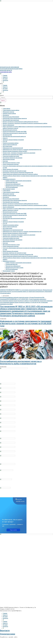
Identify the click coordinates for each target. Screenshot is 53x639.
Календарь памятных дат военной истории (14, 171)
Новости (5, 77)
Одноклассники (7, 634)
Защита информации (8, 125)
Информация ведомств (9, 179)
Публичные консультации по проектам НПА (15, 133)
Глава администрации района (11, 110)
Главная (5, 75)
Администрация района (9, 113)
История (5, 78)
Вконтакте (5, 630)
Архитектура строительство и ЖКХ (12, 154)
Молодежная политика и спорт (11, 162)
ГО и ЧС (5, 141)
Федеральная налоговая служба (14, 185)
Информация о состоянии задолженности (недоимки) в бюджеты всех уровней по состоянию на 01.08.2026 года (26, 323)
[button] (26, 83)
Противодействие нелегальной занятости (14, 136)
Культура (5, 161)
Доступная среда (7, 146)
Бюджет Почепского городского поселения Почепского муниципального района (25, 123)
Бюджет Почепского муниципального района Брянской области (20, 121)
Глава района (6, 108)
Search (2, 95)
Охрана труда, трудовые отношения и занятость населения (19, 153)
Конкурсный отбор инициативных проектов (15, 118)
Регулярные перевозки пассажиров (12, 157)
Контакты (5, 80)
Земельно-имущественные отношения (13, 139)
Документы (6, 115)
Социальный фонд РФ (11, 182)
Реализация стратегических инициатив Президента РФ (18, 172)
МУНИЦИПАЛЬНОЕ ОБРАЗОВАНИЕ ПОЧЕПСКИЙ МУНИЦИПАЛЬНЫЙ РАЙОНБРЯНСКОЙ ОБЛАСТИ (11, 68)
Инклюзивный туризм (9, 189)
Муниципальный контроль (10, 130)
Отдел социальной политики (11, 164)
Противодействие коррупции (11, 120)
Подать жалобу (13, 530)
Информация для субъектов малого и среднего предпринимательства (22, 149)
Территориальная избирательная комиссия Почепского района (20, 174)
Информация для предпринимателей (13, 148)
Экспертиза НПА (7, 134)
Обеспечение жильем (9, 159)
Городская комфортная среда (11, 156)
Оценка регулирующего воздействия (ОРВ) (14, 131)
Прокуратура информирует (13, 184)
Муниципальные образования (11, 116)
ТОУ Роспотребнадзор (12, 187)
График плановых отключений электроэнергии (18, 180)
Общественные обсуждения (10, 169)
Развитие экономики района (10, 143)
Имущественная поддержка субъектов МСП (15, 151)
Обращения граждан (8, 112)
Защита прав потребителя (10, 144)
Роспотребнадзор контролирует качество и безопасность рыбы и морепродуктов (21, 362)
